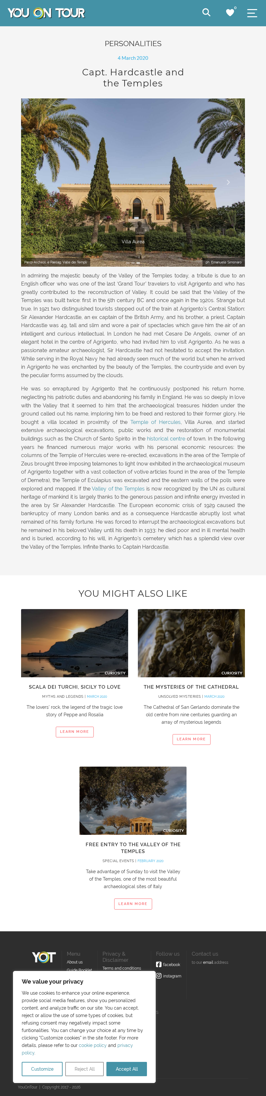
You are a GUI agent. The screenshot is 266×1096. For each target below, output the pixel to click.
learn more (74, 732)
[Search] (206, 12)
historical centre (166, 439)
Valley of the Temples (118, 489)
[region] (84, 1027)
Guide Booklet (79, 970)
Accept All (127, 1069)
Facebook (171, 964)
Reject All (85, 1069)
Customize (42, 1069)
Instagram (172, 976)
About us (75, 962)
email (208, 962)
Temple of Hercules (155, 422)
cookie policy (93, 1045)
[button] (38, 182)
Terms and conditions (122, 968)
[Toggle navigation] (252, 13)
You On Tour (46, 13)
